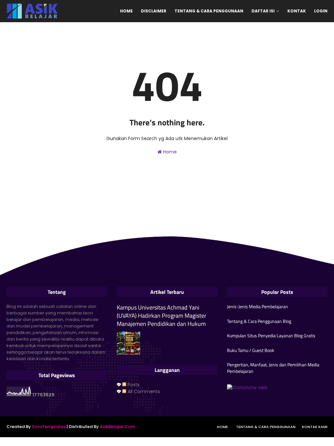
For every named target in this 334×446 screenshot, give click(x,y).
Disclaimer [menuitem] (153, 11)
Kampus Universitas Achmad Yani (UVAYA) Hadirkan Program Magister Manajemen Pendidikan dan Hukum (161, 315)
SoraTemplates (49, 426)
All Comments (143, 391)
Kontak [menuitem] (296, 11)
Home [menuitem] (126, 11)
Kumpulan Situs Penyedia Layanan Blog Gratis (271, 335)
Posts (133, 384)
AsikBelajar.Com (117, 426)
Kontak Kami (314, 426)
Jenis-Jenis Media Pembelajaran (257, 306)
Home (169, 152)
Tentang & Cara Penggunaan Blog (259, 321)
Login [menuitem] (320, 11)
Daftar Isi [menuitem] (263, 11)
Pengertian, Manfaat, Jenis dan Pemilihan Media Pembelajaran (273, 367)
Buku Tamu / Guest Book (250, 350)
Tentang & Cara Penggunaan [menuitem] (209, 11)
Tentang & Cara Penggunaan (266, 426)
